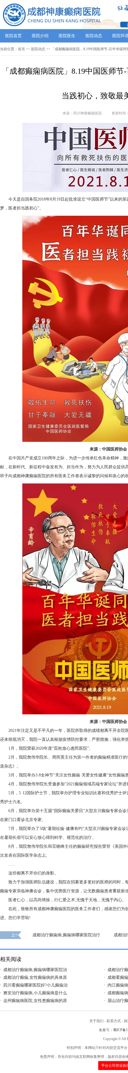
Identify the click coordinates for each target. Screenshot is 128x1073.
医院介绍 (40, 36)
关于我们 (96, 1021)
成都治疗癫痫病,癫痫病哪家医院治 (35, 970)
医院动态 (93, 36)
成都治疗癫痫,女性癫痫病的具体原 (35, 977)
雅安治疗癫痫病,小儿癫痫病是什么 (35, 993)
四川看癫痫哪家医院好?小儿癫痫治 (35, 985)
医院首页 (13, 36)
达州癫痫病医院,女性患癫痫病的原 (35, 1000)
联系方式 (114, 1021)
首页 (21, 49)
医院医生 (67, 36)
